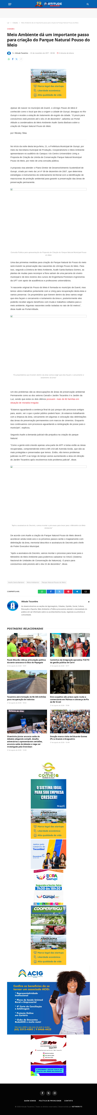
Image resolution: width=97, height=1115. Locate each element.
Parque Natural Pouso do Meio (54, 582)
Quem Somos (30, 1101)
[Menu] (9, 4)
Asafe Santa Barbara (16, 582)
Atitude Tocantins (21, 53)
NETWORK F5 (77, 1107)
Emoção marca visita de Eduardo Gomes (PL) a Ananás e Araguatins (68, 737)
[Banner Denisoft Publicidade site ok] (48, 808)
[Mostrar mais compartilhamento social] (21, 59)
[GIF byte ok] (48, 1064)
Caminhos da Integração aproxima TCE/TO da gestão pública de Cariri (69, 661)
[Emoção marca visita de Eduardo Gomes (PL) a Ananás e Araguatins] (70, 721)
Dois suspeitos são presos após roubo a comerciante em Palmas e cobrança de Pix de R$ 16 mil (69, 699)
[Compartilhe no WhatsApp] (9, 59)
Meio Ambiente (33, 582)
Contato (68, 1101)
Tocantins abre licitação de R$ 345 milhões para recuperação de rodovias (26, 698)
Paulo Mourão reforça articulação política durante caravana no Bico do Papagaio (26, 661)
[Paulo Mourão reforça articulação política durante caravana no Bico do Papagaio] (27, 645)
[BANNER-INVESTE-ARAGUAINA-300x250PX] (48, 97)
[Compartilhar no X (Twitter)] (16, 59)
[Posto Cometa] (48, 778)
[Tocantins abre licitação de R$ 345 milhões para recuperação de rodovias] (27, 682)
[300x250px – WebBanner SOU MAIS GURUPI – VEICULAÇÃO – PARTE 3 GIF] (48, 904)
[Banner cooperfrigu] (48, 934)
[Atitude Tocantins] (48, 4)
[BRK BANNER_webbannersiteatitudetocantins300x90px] (48, 1075)
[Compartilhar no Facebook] (12, 59)
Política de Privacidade (50, 1101)
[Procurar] (87, 4)
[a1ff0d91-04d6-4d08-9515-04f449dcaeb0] (48, 868)
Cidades (10, 29)
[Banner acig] (48, 1034)
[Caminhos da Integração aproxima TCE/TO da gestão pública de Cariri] (70, 645)
